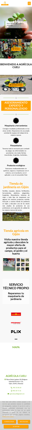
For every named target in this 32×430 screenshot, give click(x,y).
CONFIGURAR (9, 421)
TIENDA (17, 49)
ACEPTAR (16, 426)
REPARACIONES (16, 85)
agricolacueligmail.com (17, 394)
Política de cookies (8, 417)
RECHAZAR (24, 421)
